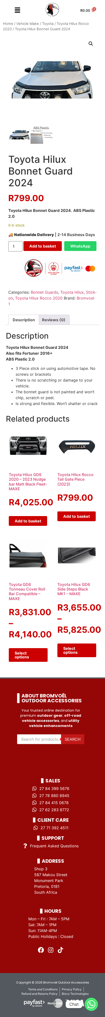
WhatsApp (80, 246)
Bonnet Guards (44, 292)
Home (8, 23)
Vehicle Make (27, 23)
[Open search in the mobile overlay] (50, 739)
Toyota (47, 23)
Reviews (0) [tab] (53, 319)
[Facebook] (41, 950)
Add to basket (42, 246)
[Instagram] (51, 950)
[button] (17, 10)
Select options (22, 655)
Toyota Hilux (72, 292)
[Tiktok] (60, 950)
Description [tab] (24, 319)
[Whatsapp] (91, 1004)
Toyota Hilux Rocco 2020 (39, 298)
